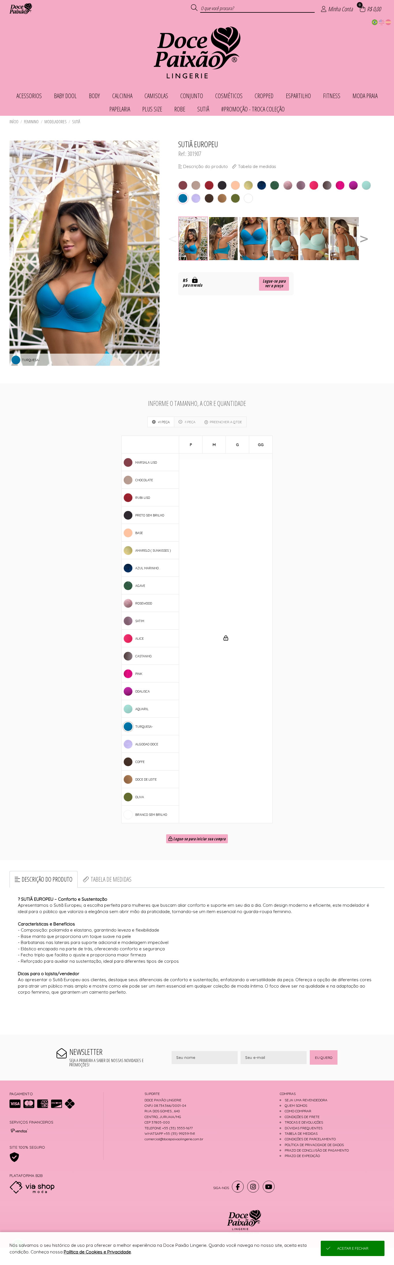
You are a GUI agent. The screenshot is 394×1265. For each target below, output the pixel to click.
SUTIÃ (76, 121)
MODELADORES (55, 121)
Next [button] (364, 239)
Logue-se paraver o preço (274, 283)
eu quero (323, 1057)
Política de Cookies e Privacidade (97, 1252)
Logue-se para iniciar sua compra (199, 839)
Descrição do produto (47, 879)
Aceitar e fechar (352, 1248)
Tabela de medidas (111, 879)
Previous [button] (172, 239)
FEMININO (31, 121)
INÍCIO (14, 121)
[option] (193, 239)
